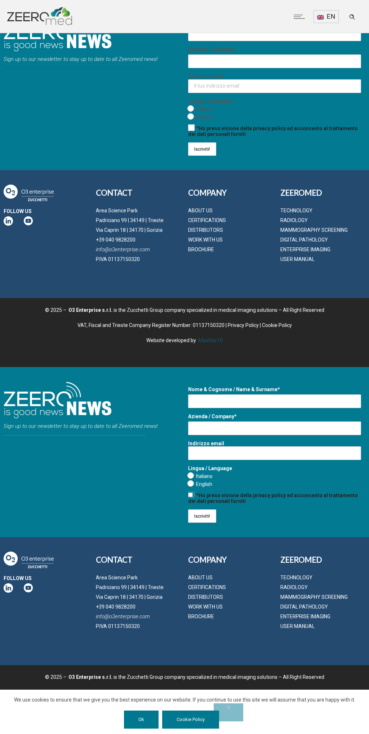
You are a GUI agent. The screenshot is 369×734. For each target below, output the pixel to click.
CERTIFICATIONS (207, 220)
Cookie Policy (277, 325)
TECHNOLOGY (296, 210)
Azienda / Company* (212, 49)
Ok (141, 719)
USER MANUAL (297, 259)
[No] (228, 712)
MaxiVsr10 (210, 340)
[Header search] (352, 16)
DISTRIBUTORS (205, 230)
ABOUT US (200, 210)
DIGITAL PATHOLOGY (304, 240)
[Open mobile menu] (301, 16)
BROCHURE (201, 249)
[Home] (39, 24)
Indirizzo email (206, 76)
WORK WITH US (205, 240)
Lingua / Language (210, 101)
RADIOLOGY (294, 220)
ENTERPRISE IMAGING (305, 249)
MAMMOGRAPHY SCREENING (314, 230)
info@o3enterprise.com (123, 249)
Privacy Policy (243, 325)
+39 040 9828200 (115, 240)
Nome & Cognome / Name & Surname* (234, 389)
